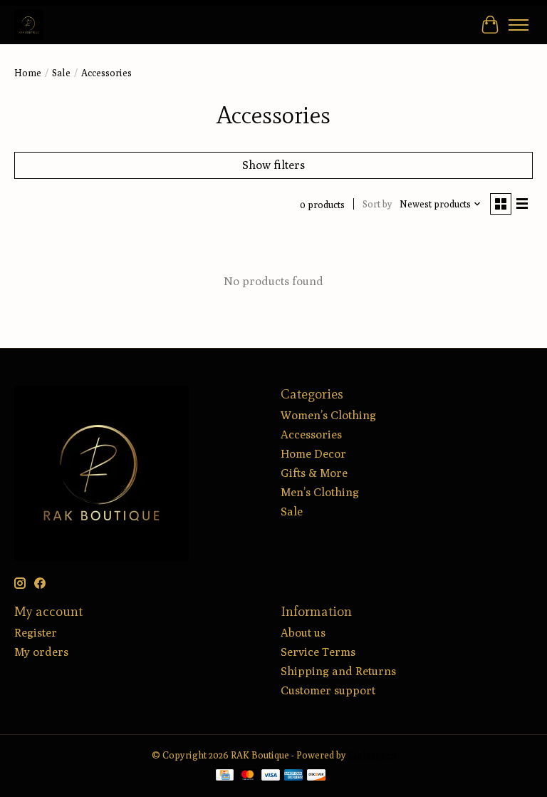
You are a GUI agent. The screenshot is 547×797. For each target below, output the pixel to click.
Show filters (273, 165)
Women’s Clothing (328, 415)
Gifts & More (314, 473)
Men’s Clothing (320, 492)
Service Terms (318, 652)
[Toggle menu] (518, 25)
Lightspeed (372, 755)
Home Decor (313, 454)
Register (35, 632)
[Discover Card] (316, 776)
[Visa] (270, 776)
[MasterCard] (248, 776)
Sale (61, 72)
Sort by (377, 204)
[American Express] (293, 776)
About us (303, 632)
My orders (41, 652)
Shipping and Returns (338, 671)
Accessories (311, 434)
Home (27, 72)
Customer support (328, 690)
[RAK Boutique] (28, 24)
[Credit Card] (225, 776)
